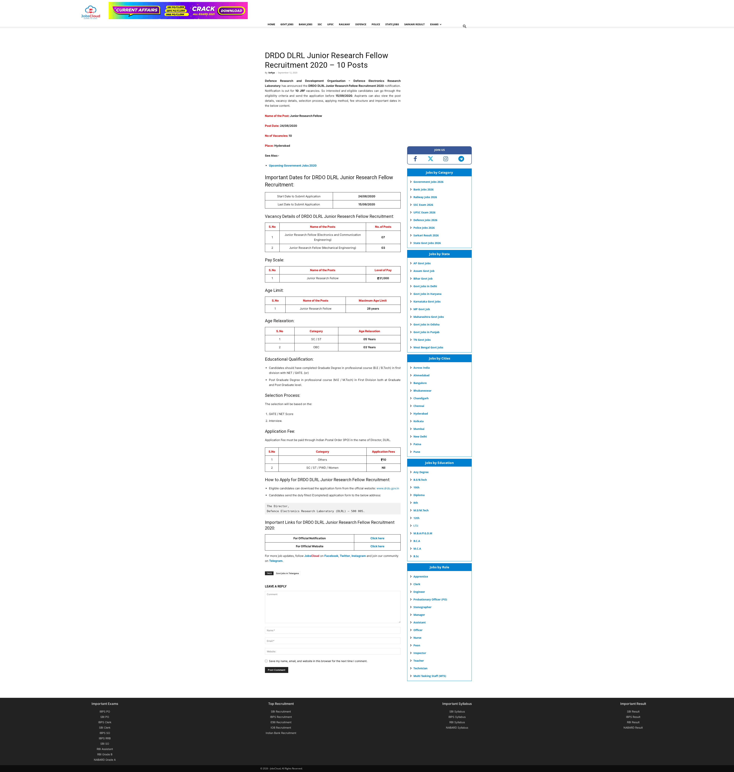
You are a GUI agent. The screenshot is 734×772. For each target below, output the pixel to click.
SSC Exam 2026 (423, 205)
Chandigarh (421, 398)
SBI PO (104, 716)
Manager (419, 615)
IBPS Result (633, 716)
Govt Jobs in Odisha (426, 324)
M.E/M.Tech (421, 510)
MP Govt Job (421, 309)
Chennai (418, 406)
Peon (416, 645)
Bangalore (420, 383)
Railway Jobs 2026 (425, 197)
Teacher (418, 660)
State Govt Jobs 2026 (427, 243)
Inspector (419, 653)
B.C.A (416, 541)
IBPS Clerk (104, 722)
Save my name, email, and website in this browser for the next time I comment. (318, 661)
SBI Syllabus (457, 711)
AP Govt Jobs (422, 263)
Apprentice (420, 576)
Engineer (419, 592)
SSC (320, 24)
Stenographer (422, 607)
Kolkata (418, 421)
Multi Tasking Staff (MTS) (429, 676)
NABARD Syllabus (457, 727)
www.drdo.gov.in (388, 488)
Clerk (416, 584)
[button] (464, 27)
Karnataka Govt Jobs (427, 301)
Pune (416, 452)
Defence (360, 24)
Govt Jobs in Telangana (287, 573)
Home (271, 24)
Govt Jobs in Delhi (425, 286)
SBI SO (104, 743)
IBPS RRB (105, 738)
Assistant (419, 622)
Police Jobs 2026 (424, 227)
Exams (434, 24)
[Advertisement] (334, 39)
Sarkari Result (414, 24)
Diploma (419, 495)
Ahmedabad (421, 375)
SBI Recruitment (281, 711)
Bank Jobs (305, 24)
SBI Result (633, 711)
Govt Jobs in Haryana (427, 294)
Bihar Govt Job (423, 278)
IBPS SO (105, 733)
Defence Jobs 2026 (425, 220)
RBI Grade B (104, 754)
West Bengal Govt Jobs (428, 347)
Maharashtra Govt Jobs (428, 317)
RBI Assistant (105, 749)
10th (416, 487)
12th (416, 518)
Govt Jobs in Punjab (426, 332)
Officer (417, 630)
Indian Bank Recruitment (281, 733)
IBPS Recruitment (281, 716)
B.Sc (416, 556)
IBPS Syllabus (457, 716)
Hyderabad (420, 413)
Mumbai (418, 429)
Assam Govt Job (423, 271)
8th (415, 502)
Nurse (417, 637)
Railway (344, 24)
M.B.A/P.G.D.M (422, 533)
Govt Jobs (286, 24)
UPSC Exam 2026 (424, 212)
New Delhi (420, 436)
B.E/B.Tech (420, 480)
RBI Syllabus (457, 722)
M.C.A (417, 548)
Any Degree (421, 472)
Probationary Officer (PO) (430, 599)
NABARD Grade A (105, 759)
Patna (417, 444)
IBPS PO (105, 711)
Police (376, 24)
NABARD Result (633, 727)
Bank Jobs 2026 (423, 189)
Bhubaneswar (422, 390)
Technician (420, 668)
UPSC (330, 24)
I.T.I (415, 525)
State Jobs (392, 24)
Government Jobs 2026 (428, 182)
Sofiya (271, 72)
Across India (421, 367)
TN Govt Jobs (422, 340)
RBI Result (633, 722)
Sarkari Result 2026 (426, 235)
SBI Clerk (104, 727)
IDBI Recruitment (280, 722)
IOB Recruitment (281, 727)
